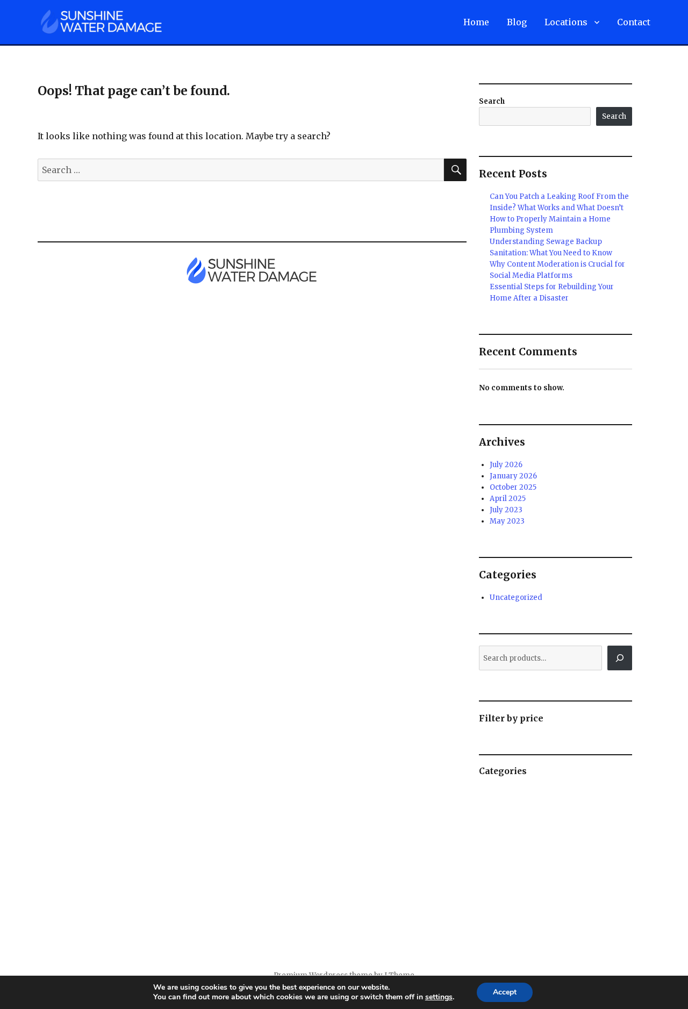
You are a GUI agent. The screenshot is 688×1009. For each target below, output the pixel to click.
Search (492, 101)
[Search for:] (241, 169)
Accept (505, 992)
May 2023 (507, 521)
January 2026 (513, 476)
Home (476, 22)
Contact (633, 22)
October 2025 (513, 487)
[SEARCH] (455, 170)
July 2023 (506, 509)
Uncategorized (516, 597)
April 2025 (508, 498)
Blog (517, 22)
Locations (565, 22)
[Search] (619, 658)
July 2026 (506, 464)
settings (439, 997)
